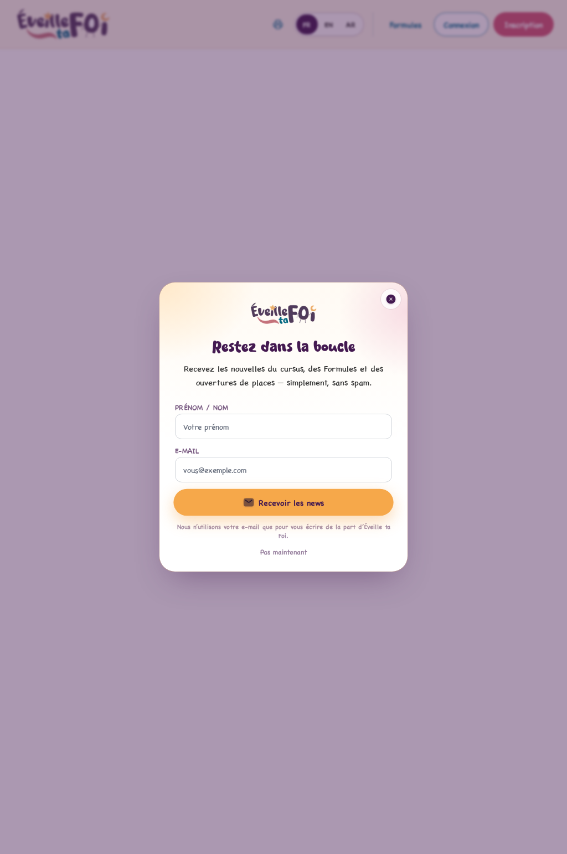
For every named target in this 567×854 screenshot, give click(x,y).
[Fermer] (391, 299)
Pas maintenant (283, 551)
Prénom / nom (202, 407)
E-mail (187, 450)
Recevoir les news (291, 502)
